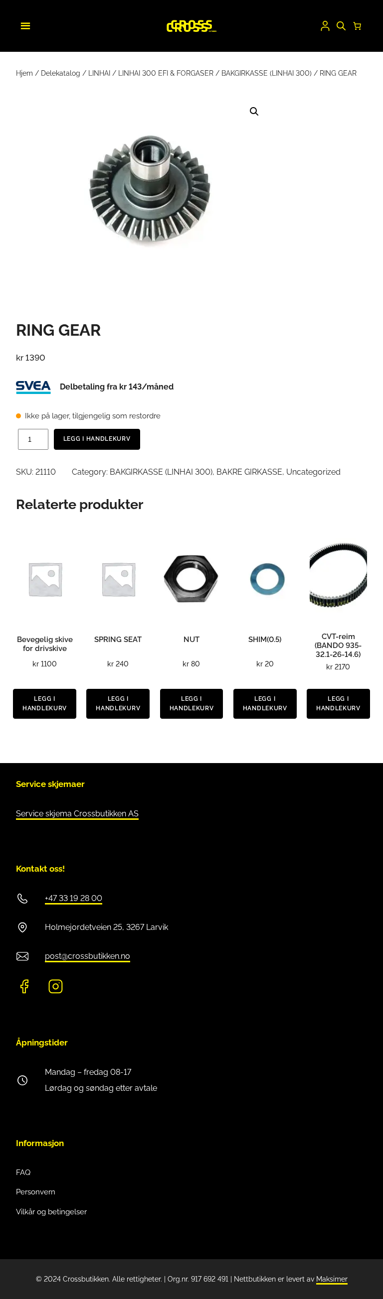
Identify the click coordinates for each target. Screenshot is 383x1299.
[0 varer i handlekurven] (357, 26)
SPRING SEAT (118, 639)
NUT (191, 639)
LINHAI (99, 73)
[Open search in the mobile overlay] (341, 25)
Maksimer (332, 1279)
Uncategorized (313, 472)
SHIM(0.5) (264, 639)
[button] (254, 112)
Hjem (24, 73)
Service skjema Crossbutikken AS (77, 813)
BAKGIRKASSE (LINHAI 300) (266, 73)
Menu (24, 24)
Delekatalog (60, 73)
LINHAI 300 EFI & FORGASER (165, 73)
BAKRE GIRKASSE (249, 472)
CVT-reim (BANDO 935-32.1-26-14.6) (338, 645)
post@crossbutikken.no (87, 956)
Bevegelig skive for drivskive (45, 644)
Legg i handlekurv (97, 438)
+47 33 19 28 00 (73, 898)
